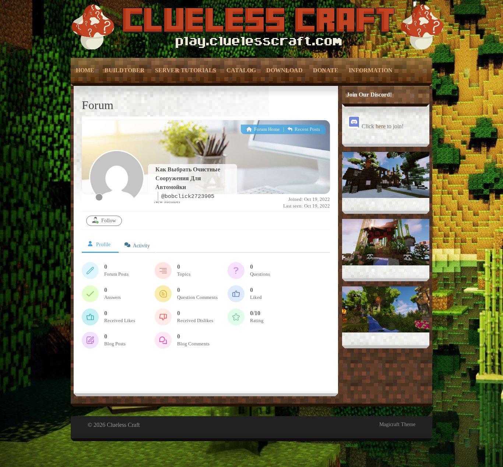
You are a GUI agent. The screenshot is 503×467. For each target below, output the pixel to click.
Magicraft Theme (397, 424)
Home (85, 70)
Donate (325, 70)
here (381, 126)
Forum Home (266, 129)
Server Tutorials (185, 70)
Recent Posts (306, 129)
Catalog (241, 70)
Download (284, 70)
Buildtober (125, 70)
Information (371, 70)
